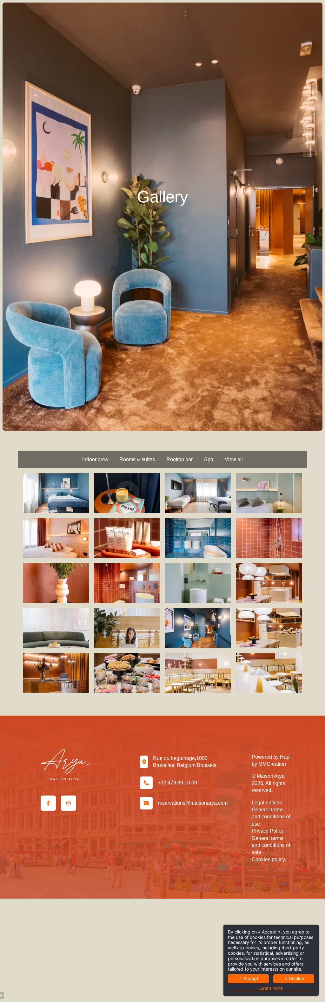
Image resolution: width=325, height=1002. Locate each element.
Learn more (271, 988)
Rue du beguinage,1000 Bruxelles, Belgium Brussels (184, 762)
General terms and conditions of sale (271, 845)
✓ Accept (248, 978)
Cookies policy (268, 859)
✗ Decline (294, 978)
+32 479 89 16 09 (177, 782)
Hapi (285, 757)
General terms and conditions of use (271, 817)
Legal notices (267, 802)
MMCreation (272, 764)
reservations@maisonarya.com (193, 803)
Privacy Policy (268, 831)
